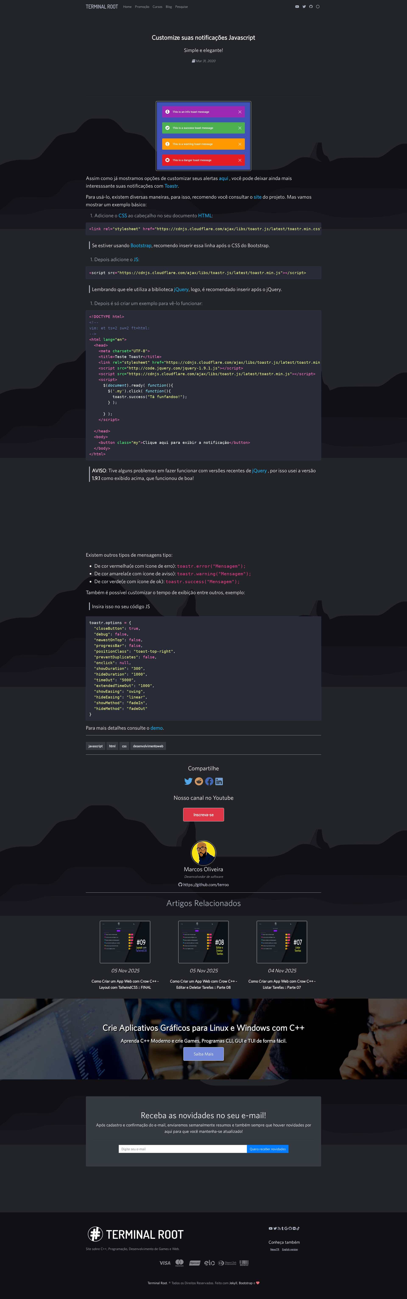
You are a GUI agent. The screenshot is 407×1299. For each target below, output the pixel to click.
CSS (122, 215)
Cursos (157, 6)
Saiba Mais (203, 1053)
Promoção (142, 6)
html (112, 746)
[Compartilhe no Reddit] (200, 781)
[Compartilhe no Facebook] (210, 781)
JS (136, 259)
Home (127, 6)
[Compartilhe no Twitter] (189, 781)
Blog (169, 6)
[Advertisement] (203, 77)
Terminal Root (102, 6)
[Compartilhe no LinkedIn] (219, 781)
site (258, 197)
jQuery (181, 289)
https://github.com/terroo (205, 884)
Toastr (171, 186)
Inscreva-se (204, 814)
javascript (96, 746)
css (124, 746)
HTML (205, 215)
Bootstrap (141, 245)
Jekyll (233, 1283)
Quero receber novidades (268, 1149)
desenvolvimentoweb (148, 746)
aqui (223, 178)
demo (157, 728)
